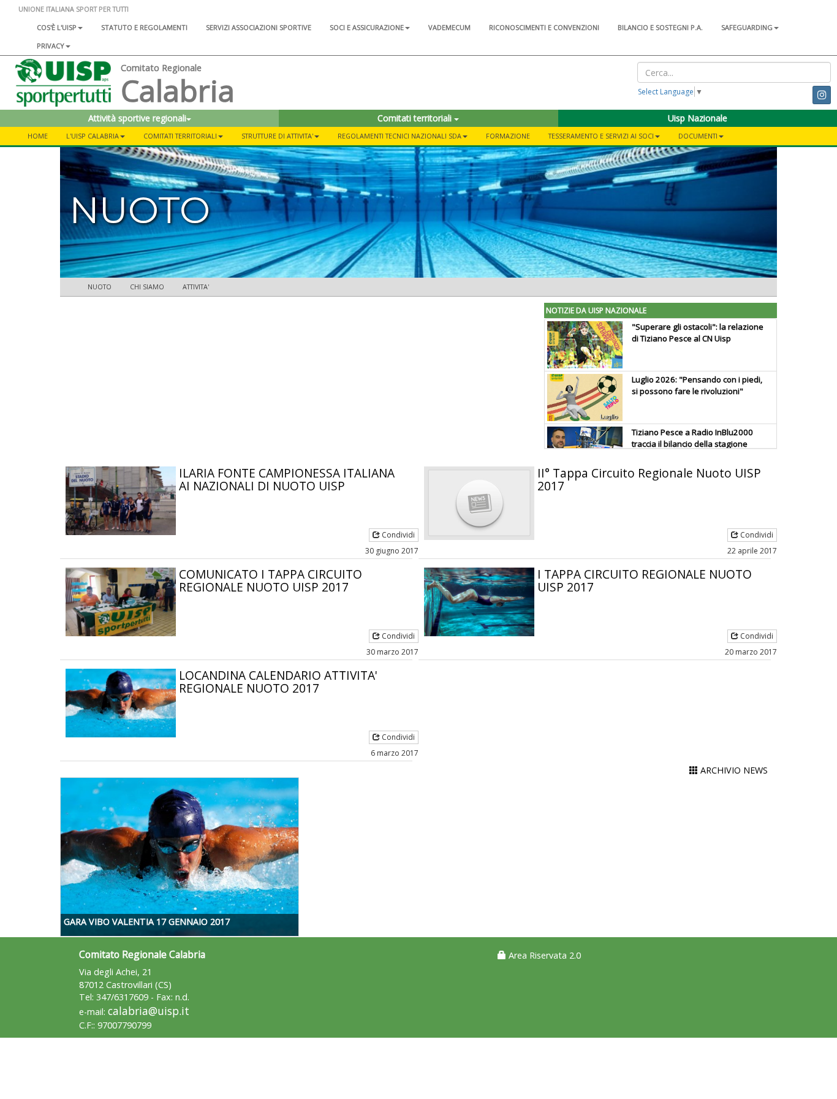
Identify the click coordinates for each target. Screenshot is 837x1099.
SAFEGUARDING (747, 27)
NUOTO (100, 286)
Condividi (397, 535)
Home (38, 135)
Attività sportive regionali (137, 118)
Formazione (508, 135)
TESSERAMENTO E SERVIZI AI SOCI (601, 135)
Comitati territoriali (415, 118)
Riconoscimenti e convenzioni (544, 27)
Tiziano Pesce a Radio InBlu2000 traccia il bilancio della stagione (692, 438)
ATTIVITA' (196, 286)
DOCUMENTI (698, 135)
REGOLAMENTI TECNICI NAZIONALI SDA (399, 135)
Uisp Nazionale (697, 118)
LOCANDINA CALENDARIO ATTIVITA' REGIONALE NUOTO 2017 (278, 681)
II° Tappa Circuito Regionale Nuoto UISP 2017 (649, 479)
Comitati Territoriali (180, 135)
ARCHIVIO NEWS (733, 770)
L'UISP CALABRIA (92, 135)
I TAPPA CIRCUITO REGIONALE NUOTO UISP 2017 (644, 580)
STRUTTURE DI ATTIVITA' (277, 135)
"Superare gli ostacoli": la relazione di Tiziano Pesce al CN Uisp (697, 332)
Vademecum (449, 27)
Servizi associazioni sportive (258, 27)
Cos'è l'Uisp (57, 27)
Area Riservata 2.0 (543, 955)
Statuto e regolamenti (144, 27)
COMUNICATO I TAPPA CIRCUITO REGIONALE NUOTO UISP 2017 (270, 580)
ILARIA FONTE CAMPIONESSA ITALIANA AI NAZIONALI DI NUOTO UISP (287, 479)
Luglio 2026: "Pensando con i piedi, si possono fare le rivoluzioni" (697, 385)
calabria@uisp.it (148, 1011)
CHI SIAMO (147, 286)
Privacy (50, 45)
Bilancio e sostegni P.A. (660, 27)
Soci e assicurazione (367, 27)
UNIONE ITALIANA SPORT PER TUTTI (73, 8)
